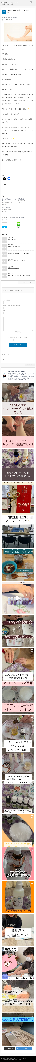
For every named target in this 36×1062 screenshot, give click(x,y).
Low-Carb (18, 1059)
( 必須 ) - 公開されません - (11, 305)
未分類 (5, 219)
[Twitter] (4, 227)
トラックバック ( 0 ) (26, 282)
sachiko (5, 17)
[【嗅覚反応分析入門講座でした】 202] (18, 930)
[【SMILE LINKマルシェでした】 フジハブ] (18, 532)
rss (31, 2)
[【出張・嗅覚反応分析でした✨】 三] (18, 598)
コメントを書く (13, 17)
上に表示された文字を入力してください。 (18, 337)
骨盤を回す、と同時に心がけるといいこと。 (19, 275)
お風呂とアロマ (22, 199)
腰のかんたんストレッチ (14, 246)
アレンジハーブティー (8, 354)
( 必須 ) (6, 300)
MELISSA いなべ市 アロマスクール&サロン (9, 3)
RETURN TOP (29, 364)
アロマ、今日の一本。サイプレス (16, 261)
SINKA (12, 1059)
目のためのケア (12, 239)
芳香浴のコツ (6, 207)
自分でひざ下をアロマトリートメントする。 (19, 253)
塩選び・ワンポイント (13, 268)
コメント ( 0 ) (9, 282)
